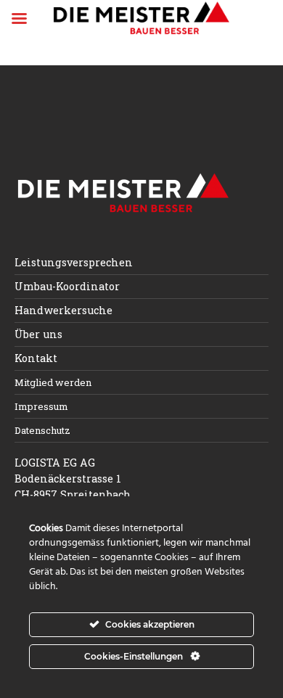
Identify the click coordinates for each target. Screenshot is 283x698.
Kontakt (36, 358)
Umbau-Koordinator (67, 286)
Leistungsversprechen (74, 262)
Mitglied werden (53, 382)
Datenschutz (42, 430)
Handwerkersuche (63, 310)
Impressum (41, 406)
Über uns (38, 334)
